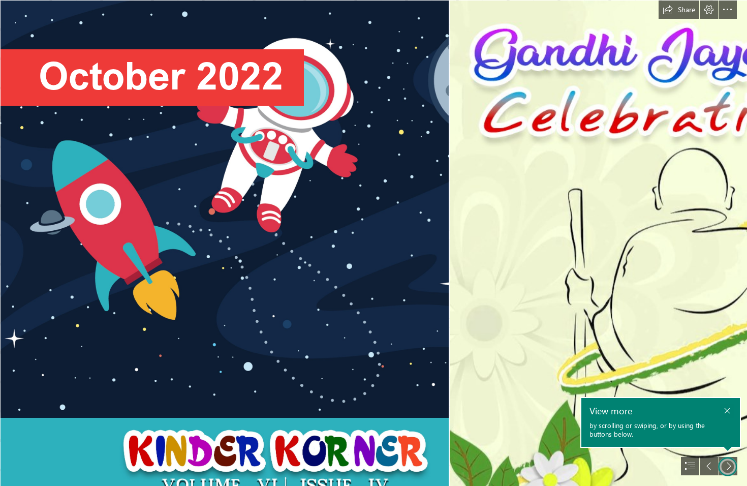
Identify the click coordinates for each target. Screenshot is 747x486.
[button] (679, 10)
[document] (373, 243)
